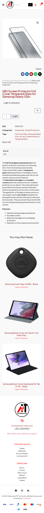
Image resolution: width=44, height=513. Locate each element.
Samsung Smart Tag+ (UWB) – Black (21, 284)
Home (4, 81)
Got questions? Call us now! (22, 426)
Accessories (12, 81)
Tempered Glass (21, 139)
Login (15, 116)
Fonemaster (26, 498)
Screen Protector (32, 136)
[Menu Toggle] (3, 5)
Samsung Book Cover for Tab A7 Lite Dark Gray (21, 334)
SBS (9, 142)
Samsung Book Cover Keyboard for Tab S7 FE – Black (21, 385)
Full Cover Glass (21, 134)
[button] (38, 23)
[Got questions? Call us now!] (22, 420)
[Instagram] (22, 490)
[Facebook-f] (16, 490)
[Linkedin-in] (28, 490)
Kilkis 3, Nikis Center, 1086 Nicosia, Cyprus (22, 434)
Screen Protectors (24, 81)
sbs (24, 136)
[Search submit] (30, 4)
